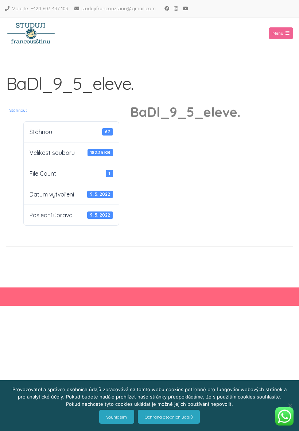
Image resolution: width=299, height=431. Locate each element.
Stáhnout (18, 110)
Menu (277, 33)
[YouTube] (185, 8)
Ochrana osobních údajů (169, 417)
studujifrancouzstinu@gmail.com (118, 8)
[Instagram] (175, 8)
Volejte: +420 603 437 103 (40, 8)
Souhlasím (116, 417)
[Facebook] (166, 8)
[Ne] (290, 405)
